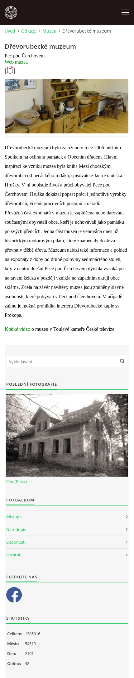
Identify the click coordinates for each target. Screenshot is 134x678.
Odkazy (28, 31)
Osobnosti (16, 542)
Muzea (49, 31)
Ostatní (13, 555)
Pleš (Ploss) (16, 481)
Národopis (16, 529)
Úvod (10, 31)
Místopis (14, 516)
